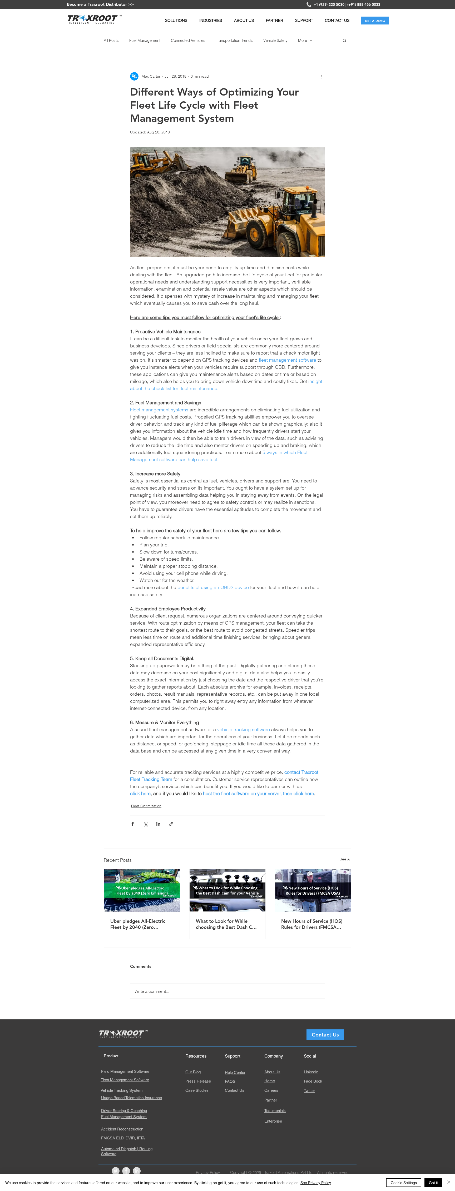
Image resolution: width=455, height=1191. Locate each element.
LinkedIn (311, 1072)
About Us (272, 1072)
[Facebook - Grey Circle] (126, 1171)
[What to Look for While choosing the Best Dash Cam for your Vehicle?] (228, 890)
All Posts (111, 40)
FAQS (230, 1081)
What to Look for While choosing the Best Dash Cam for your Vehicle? (227, 924)
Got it (433, 1182)
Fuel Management (144, 40)
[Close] (449, 1182)
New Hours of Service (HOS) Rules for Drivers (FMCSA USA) (311, 924)
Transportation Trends (234, 40)
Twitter (309, 1090)
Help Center (235, 1072)
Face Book (313, 1081)
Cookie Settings (404, 1182)
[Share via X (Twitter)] (145, 823)
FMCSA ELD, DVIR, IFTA (123, 1138)
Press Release (198, 1081)
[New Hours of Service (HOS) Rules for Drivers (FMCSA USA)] (313, 890)
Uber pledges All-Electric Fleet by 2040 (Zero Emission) (137, 924)
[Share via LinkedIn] (158, 823)
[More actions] (322, 76)
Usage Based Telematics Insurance (131, 1097)
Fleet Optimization (146, 806)
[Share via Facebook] (132, 823)
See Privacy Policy (315, 1182)
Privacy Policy (208, 1172)
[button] (176, 20)
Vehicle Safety (275, 40)
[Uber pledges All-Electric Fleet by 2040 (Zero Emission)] (142, 890)
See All (345, 859)
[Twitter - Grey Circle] (116, 1171)
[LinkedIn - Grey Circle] (137, 1171)
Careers (271, 1090)
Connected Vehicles (188, 40)
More (302, 40)
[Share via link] (171, 823)
